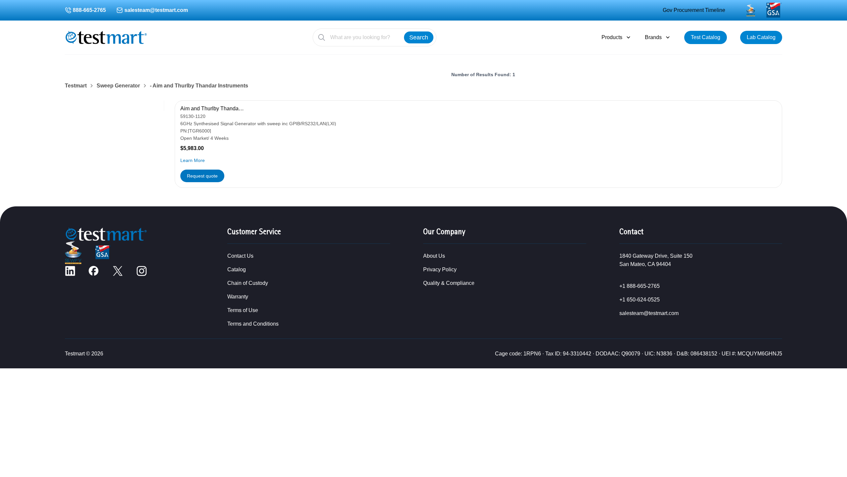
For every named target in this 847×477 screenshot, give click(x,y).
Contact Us (240, 256)
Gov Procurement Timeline (694, 10)
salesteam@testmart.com (156, 10)
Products (612, 37)
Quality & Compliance (448, 283)
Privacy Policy (440, 269)
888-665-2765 (89, 10)
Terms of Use (242, 310)
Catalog (236, 269)
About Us (434, 256)
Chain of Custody (247, 283)
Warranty (237, 296)
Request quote (202, 176)
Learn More (192, 160)
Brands (653, 37)
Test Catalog (705, 37)
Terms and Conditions (253, 324)
